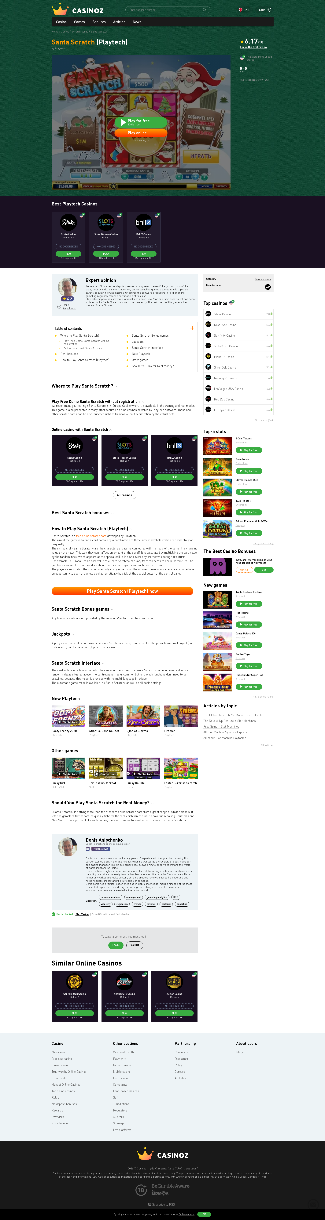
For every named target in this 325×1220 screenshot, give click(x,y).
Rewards (57, 1110)
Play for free (70, 722)
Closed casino (60, 1065)
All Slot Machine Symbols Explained (226, 732)
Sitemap (118, 1123)
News (137, 22)
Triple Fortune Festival (249, 592)
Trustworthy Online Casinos (69, 1071)
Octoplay (240, 525)
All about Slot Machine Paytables (224, 738)
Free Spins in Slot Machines (221, 726)
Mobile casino (122, 1071)
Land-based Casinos (126, 1091)
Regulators (120, 1110)
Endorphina (242, 442)
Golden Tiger (243, 654)
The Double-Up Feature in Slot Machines (229, 721)
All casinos (124, 495)
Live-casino (120, 1078)
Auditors (118, 1117)
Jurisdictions (121, 1104)
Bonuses (99, 22)
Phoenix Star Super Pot (249, 675)
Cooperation (182, 1052)
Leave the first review (253, 47)
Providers (58, 1117)
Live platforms (122, 1130)
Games (79, 22)
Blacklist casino (62, 1059)
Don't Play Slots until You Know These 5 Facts (233, 715)
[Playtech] (268, 287)
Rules (55, 1097)
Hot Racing (242, 612)
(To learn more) (186, 1214)
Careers (180, 1071)
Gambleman (242, 459)
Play (68, 253)
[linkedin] (88, 849)
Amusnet (240, 596)
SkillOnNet (58, 787)
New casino (59, 1052)
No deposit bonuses (64, 1104)
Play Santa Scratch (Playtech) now (122, 591)
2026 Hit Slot (243, 500)
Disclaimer (181, 1059)
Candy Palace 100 (246, 633)
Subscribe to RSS (163, 1204)
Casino (61, 22)
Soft (116, 1097)
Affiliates (180, 1078)
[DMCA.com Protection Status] (160, 1194)
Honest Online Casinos (66, 1084)
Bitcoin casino (122, 1065)
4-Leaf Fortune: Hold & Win (252, 521)
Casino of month (123, 1052)
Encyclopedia (60, 1123)
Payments (119, 1059)
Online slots (59, 1078)
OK (204, 1214)
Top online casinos (63, 1091)
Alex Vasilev (82, 914)
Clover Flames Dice (247, 480)
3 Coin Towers (244, 438)
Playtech (57, 734)
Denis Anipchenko (69, 306)
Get (264, 569)
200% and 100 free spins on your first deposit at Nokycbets (254, 561)
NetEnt (93, 787)
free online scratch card (91, 536)
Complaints (120, 1084)
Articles (119, 22)
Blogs (240, 1052)
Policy (179, 1065)
